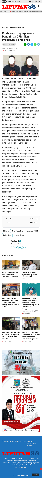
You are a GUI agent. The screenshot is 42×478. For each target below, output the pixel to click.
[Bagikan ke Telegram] (38, 44)
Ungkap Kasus (19, 235)
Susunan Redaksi (8, 441)
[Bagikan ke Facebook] (28, 44)
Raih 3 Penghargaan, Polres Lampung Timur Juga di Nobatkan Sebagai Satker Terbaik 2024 (10, 303)
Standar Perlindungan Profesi (31, 443)
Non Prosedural (17, 231)
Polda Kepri (7, 235)
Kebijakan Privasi (20, 441)
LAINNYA (35, 475)
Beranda (5, 27)
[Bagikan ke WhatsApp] (35, 44)
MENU (4, 1)
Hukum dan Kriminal (17, 27)
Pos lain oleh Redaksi (18, 244)
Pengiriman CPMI (32, 231)
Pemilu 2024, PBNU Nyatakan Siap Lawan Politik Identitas (29, 275)
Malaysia (6, 231)
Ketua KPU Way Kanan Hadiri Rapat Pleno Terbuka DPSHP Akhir (10, 275)
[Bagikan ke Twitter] (31, 44)
